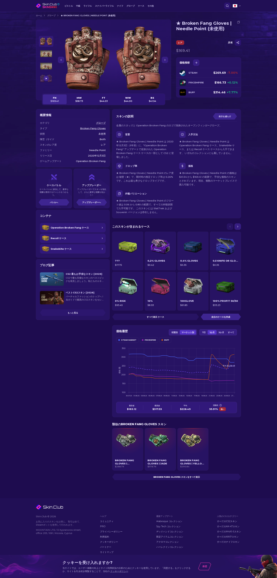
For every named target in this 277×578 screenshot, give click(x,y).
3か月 (221, 332)
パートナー (105, 547)
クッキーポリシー (109, 541)
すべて (231, 332)
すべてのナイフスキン (228, 541)
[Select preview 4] (46, 78)
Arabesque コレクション (169, 521)
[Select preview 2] (46, 53)
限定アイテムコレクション (169, 536)
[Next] (238, 226)
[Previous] (230, 226)
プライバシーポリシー (111, 531)
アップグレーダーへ (91, 202)
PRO (102, 526)
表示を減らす (225, 116)
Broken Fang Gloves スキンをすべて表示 (176, 477)
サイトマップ (106, 552)
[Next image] (165, 60)
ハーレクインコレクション (169, 547)
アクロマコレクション (167, 541)
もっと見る (73, 312)
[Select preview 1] (46, 41)
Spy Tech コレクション (168, 526)
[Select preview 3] (46, 66)
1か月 (212, 332)
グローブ (51, 15)
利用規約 (104, 536)
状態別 (175, 332)
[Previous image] (61, 60)
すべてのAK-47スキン (228, 526)
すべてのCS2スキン (227, 521)
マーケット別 (188, 332)
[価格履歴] (196, 62)
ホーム (39, 15)
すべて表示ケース (155, 317)
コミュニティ (106, 521)
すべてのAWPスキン (228, 536)
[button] (127, 449)
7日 (204, 332)
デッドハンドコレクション (169, 531)
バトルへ (54, 202)
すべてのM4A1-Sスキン (229, 531)
